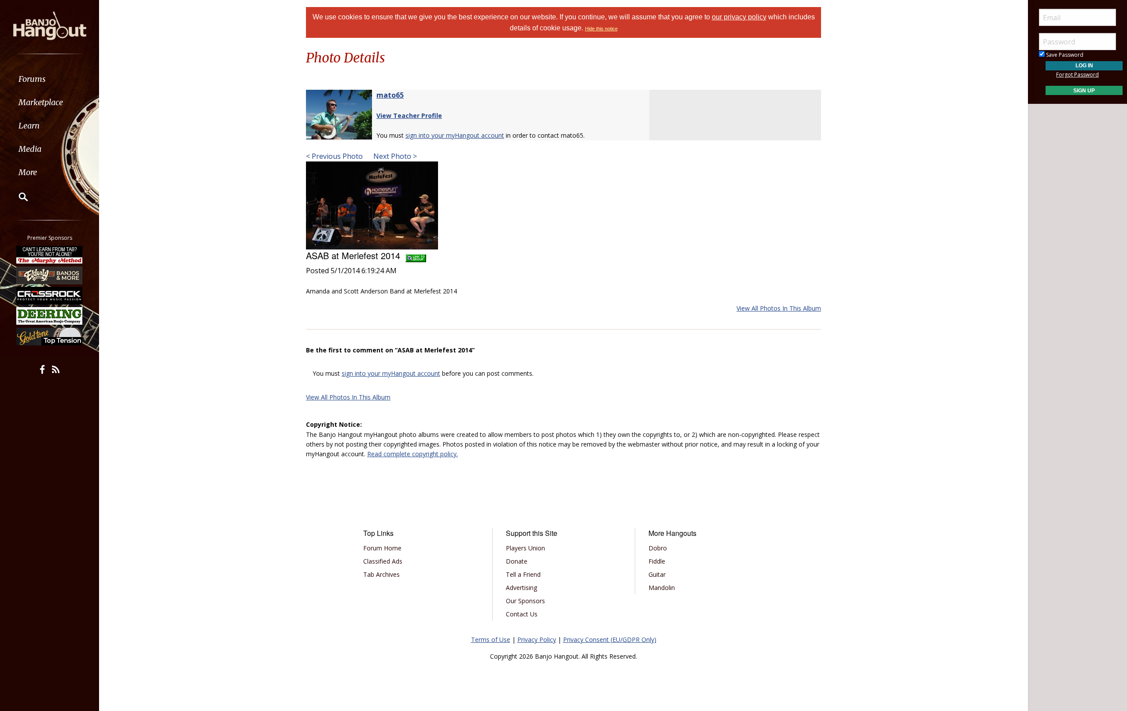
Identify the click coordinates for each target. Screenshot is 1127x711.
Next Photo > (394, 156)
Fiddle (656, 561)
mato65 (390, 95)
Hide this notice (601, 28)
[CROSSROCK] (49, 296)
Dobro (657, 548)
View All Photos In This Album (779, 308)
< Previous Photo (334, 156)
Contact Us (522, 614)
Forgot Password (1077, 74)
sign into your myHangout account (454, 135)
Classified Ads (382, 561)
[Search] (17, 196)
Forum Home (382, 548)
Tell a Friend (523, 574)
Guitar (657, 574)
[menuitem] (49, 79)
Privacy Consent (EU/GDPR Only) (609, 639)
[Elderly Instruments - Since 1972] (49, 275)
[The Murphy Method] (49, 255)
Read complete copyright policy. (412, 454)
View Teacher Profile (409, 115)
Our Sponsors (525, 601)
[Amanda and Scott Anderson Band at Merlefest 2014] (372, 204)
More (27, 172)
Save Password (1064, 55)
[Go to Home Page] (49, 25)
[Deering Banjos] (49, 316)
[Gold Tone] (49, 336)
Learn (29, 126)
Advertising (521, 587)
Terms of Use (490, 639)
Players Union (525, 548)
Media (29, 149)
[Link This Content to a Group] (415, 255)
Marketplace (40, 102)
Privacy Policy (536, 639)
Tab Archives (381, 574)
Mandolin (661, 587)
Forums (32, 79)
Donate (516, 561)
